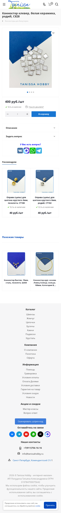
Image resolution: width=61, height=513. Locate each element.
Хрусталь (30, 338)
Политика (30, 353)
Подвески (31, 334)
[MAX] (26, 151)
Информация (31, 364)
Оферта (30, 357)
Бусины (30, 326)
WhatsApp (33, 434)
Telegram (19, 434)
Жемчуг (30, 318)
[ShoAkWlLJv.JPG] (30, 60)
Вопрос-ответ (30, 412)
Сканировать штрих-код (30, 421)
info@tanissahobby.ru (32, 453)
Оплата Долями (30, 381)
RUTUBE (40, 434)
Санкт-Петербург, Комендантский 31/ (32, 460)
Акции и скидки (30, 404)
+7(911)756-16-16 (33, 447)
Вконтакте (12, 434)
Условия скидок (30, 393)
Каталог (30, 309)
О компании (30, 349)
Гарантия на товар (30, 389)
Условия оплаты (30, 377)
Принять (50, 505)
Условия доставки (30, 385)
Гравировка (30, 373)
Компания (30, 344)
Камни (30, 330)
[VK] (20, 151)
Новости (30, 397)
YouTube (26, 434)
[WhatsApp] (33, 151)
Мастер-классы (30, 409)
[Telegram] (39, 151)
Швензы (30, 314)
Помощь (30, 369)
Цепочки (30, 322)
